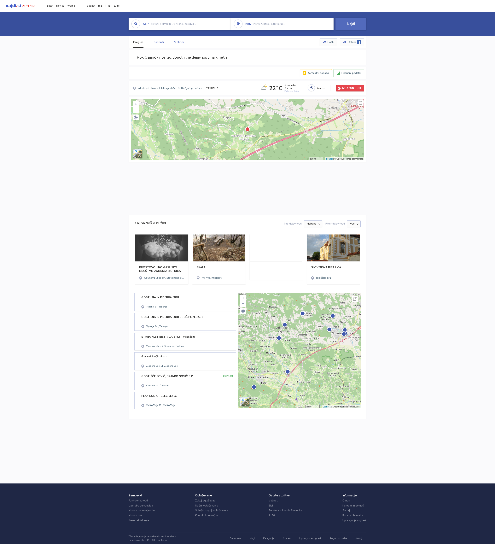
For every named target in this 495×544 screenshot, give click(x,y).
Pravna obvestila (352, 515)
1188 (117, 6)
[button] (136, 117)
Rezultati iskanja (139, 520)
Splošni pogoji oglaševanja (211, 510)
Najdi (351, 23)
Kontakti (159, 42)
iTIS (108, 6)
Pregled (138, 42)
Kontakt (286, 538)
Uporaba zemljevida (141, 505)
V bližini (179, 42)
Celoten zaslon (361, 103)
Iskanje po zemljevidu (142, 510)
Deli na (352, 42)
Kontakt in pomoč (353, 505)
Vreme (71, 6)
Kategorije (268, 538)
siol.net (91, 6)
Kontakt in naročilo (206, 515)
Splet (50, 6)
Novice (60, 6)
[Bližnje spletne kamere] (311, 87)
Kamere (321, 88)
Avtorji (346, 510)
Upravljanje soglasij (354, 520)
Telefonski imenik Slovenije (285, 510)
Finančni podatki (351, 73)
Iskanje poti (136, 515)
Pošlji (331, 42)
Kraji (252, 538)
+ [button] (136, 104)
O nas (346, 500)
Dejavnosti (236, 538)
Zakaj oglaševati (205, 500)
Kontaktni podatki (318, 73)
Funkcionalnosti (138, 500)
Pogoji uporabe (338, 538)
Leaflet (329, 158)
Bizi (100, 6)
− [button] (136, 110)
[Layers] (137, 153)
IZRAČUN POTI (351, 88)
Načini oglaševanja (206, 505)
